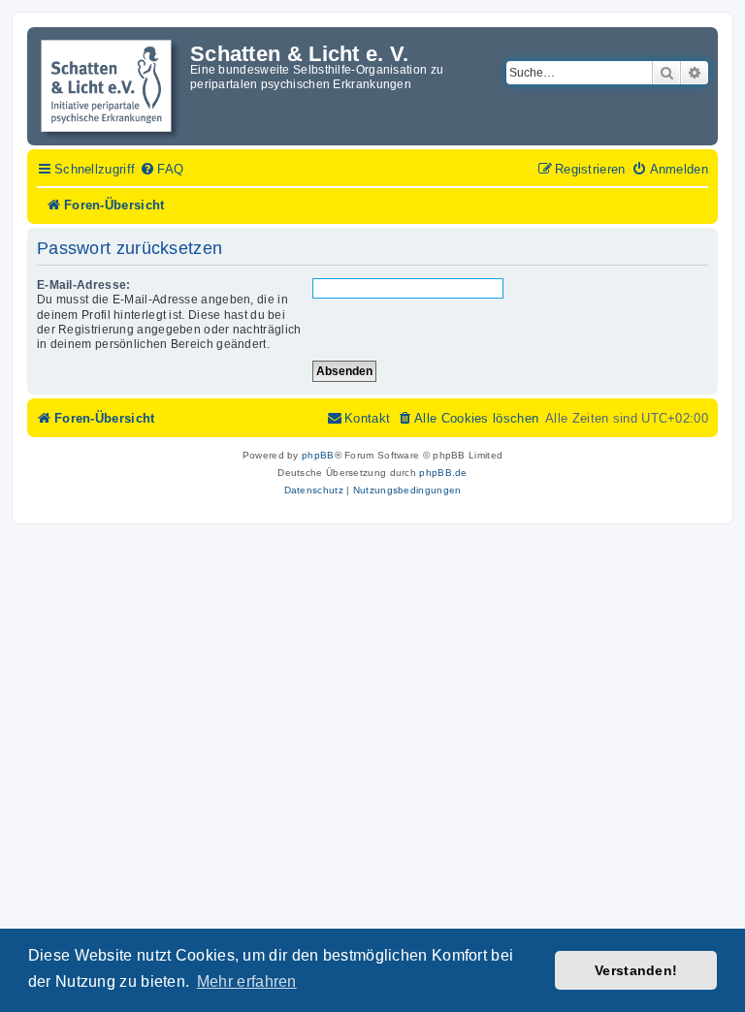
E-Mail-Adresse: (84, 285)
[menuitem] (161, 169)
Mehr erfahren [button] (247, 981)
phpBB (318, 455)
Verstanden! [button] (636, 970)
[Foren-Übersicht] (111, 86)
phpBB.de (443, 472)
